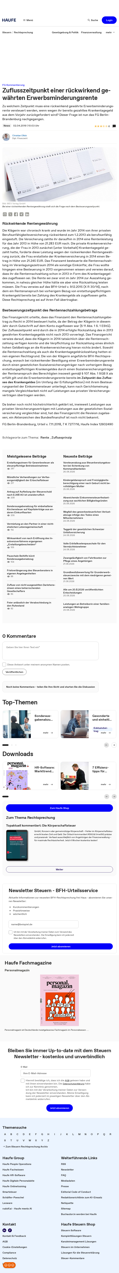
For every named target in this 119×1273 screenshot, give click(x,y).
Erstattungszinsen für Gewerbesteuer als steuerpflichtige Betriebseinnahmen (30, 464)
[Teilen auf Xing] (21, 215)
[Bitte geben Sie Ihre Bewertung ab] (106, 126)
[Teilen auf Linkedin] (27, 215)
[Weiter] (114, 745)
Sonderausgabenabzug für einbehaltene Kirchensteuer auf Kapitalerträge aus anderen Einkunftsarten (30, 509)
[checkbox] (4, 664)
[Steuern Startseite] (10, 20)
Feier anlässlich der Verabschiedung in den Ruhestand (29, 604)
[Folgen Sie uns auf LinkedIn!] (4, 1230)
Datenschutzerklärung (73, 1083)
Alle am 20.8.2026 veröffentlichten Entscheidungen (83, 591)
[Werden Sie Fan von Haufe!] (10, 1230)
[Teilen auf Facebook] (15, 215)
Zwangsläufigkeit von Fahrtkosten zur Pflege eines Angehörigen (84, 559)
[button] (109, 20)
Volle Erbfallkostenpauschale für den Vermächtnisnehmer (84, 545)
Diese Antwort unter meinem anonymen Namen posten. (38, 664)
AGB (67, 1080)
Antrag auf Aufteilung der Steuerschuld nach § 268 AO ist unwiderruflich (29, 493)
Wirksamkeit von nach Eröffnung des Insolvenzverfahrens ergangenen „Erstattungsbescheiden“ (30, 541)
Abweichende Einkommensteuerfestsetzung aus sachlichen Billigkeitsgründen (86, 499)
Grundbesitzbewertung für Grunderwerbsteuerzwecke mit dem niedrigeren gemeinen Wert (87, 575)
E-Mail (24, 1067)
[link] (6, 32)
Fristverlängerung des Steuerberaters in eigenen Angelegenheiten (30, 572)
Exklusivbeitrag (101, 729)
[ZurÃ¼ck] (106, 745)
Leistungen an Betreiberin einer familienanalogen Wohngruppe (86, 605)
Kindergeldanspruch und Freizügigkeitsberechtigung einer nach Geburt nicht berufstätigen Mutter (87, 483)
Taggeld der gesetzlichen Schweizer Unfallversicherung (83, 531)
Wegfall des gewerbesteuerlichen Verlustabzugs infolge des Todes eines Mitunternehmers (87, 514)
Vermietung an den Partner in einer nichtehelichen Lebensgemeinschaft (30, 525)
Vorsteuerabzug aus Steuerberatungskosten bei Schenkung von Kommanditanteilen (87, 465)
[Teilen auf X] (10, 215)
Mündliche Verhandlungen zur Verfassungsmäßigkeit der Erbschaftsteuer (28, 479)
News (7, 125)
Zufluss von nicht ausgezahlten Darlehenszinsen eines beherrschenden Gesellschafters (31, 588)
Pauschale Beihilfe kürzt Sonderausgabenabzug (21, 557)
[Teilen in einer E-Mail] (4, 215)
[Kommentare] (114, 126)
